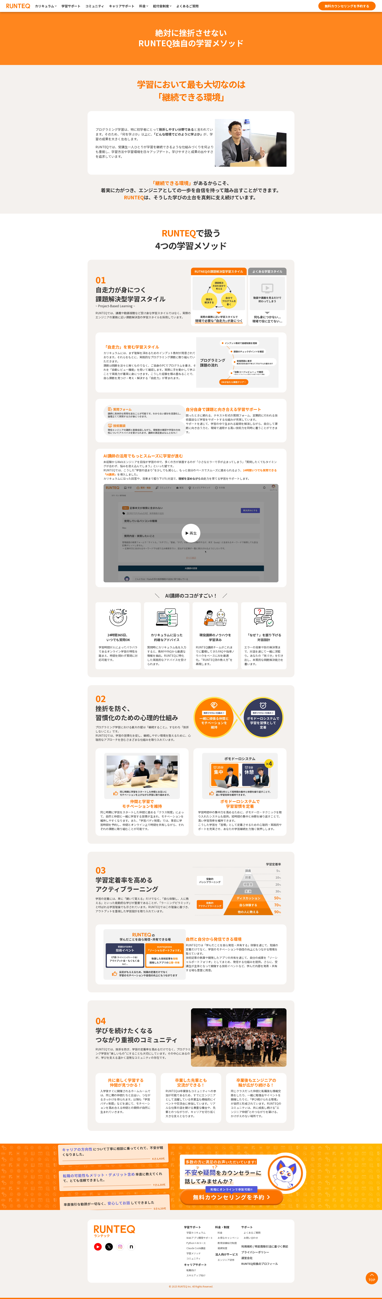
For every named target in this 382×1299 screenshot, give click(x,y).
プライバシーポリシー (255, 1252)
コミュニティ (94, 6)
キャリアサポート (121, 6)
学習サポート (71, 6)
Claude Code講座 (196, 1248)
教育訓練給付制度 (227, 1243)
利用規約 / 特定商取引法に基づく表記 (264, 1246)
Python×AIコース (196, 1243)
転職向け (191, 1270)
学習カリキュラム (196, 1232)
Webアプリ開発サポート (199, 1237)
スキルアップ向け (196, 1275)
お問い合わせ (251, 1237)
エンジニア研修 (226, 1259)
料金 (142, 6)
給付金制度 (161, 6)
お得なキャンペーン (228, 1237)
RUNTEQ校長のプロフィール (259, 1264)
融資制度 (222, 1248)
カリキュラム (44, 6)
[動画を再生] (191, 533)
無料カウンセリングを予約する (347, 6)
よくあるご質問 (187, 6)
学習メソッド (193, 1253)
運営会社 (246, 1258)
